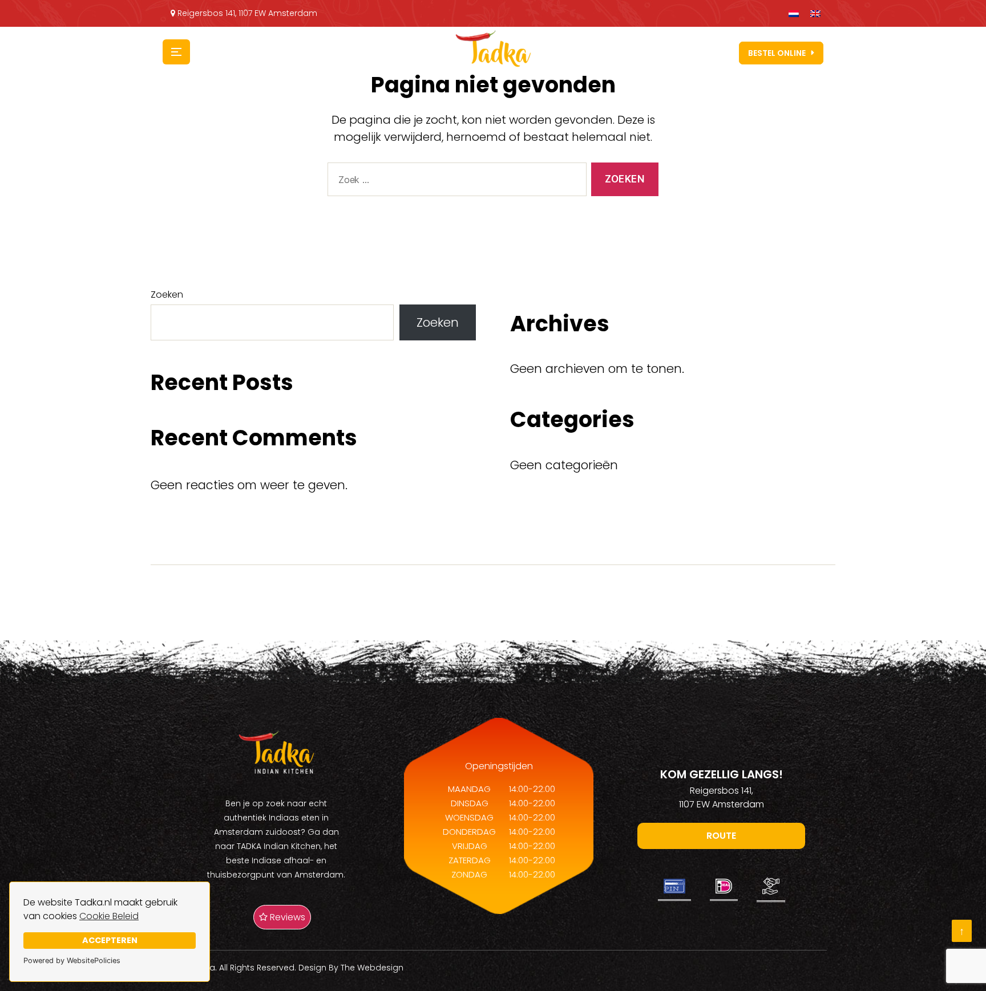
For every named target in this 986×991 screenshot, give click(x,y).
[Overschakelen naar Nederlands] (794, 13)
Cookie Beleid (109, 916)
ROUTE (721, 835)
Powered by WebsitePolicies (71, 960)
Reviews (286, 917)
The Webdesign (372, 967)
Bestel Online (777, 53)
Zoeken (167, 294)
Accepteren (110, 940)
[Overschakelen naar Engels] (815, 13)
